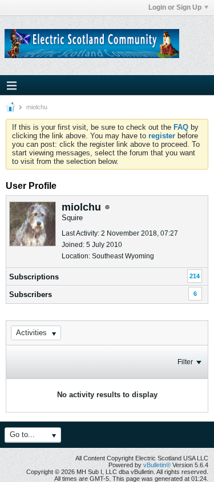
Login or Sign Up (174, 7)
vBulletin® (157, 465)
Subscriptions (34, 277)
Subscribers (30, 294)
